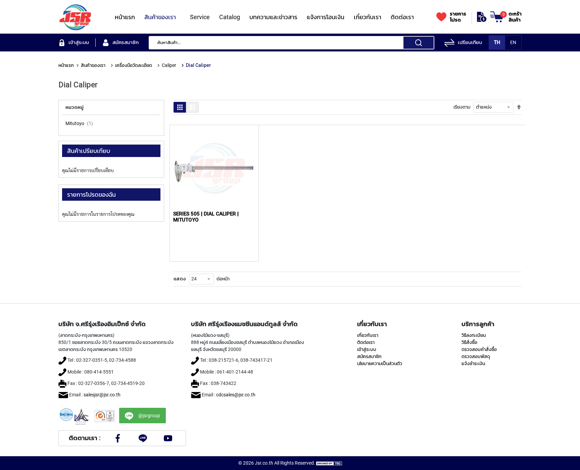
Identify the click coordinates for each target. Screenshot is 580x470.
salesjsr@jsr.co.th (102, 394)
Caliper (169, 65)
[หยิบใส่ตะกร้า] (246, 157)
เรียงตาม (461, 107)
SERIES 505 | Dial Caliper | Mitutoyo (206, 217)
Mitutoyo (74, 123)
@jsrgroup (149, 415)
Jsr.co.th (264, 463)
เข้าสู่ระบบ (366, 349)
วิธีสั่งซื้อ (469, 342)
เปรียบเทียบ (470, 42)
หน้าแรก (66, 65)
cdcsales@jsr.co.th (235, 394)
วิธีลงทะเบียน (474, 335)
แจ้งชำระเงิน (473, 363)
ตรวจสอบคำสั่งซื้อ (479, 349)
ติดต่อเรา (366, 342)
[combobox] (291, 42)
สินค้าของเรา (93, 65)
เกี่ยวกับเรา (367, 335)
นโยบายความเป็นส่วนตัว (379, 363)
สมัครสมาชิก (369, 356)
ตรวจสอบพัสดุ (476, 356)
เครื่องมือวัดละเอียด (133, 65)
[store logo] (75, 16)
